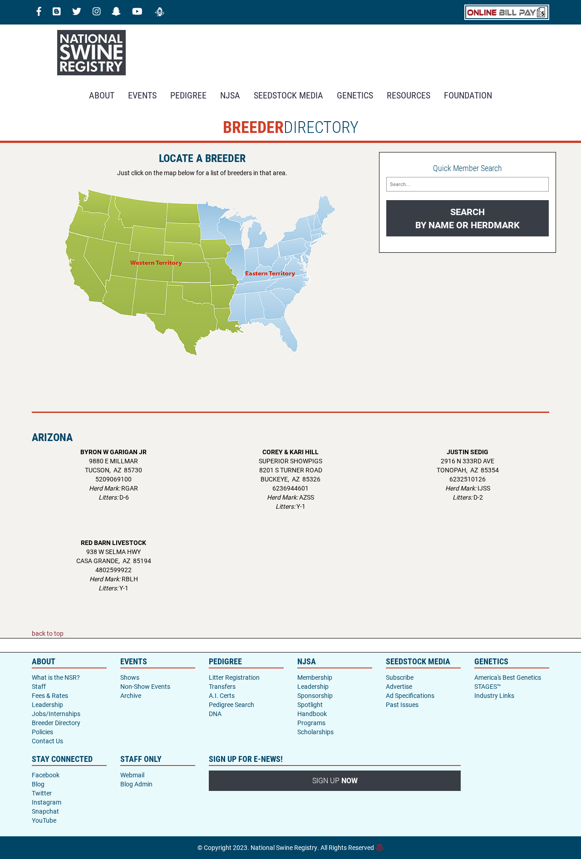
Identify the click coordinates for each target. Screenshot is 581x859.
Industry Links (494, 695)
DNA (215, 713)
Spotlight (310, 704)
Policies (42, 731)
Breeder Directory (56, 722)
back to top (48, 633)
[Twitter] (77, 12)
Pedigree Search (231, 704)
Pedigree (188, 95)
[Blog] (56, 12)
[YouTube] (137, 12)
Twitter (42, 793)
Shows (129, 677)
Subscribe (400, 677)
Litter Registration (234, 677)
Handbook (312, 713)
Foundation (468, 95)
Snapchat (45, 811)
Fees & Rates (50, 695)
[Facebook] (39, 12)
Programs (311, 722)
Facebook (45, 775)
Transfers (222, 686)
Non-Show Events (145, 686)
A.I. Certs (222, 695)
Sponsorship (315, 695)
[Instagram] (96, 12)
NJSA (230, 95)
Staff (39, 686)
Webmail (132, 775)
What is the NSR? (56, 677)
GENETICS (355, 95)
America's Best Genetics (507, 677)
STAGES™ (487, 686)
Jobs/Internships (56, 713)
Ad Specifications (410, 695)
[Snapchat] (116, 12)
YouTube (44, 820)
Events (142, 95)
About (101, 95)
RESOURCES (408, 95)
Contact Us (47, 740)
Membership (314, 677)
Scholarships (315, 731)
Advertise (399, 686)
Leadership (47, 704)
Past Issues (402, 704)
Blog (38, 784)
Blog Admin (136, 784)
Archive (130, 695)
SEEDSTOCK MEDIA (288, 95)
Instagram (46, 802)
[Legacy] (159, 12)
